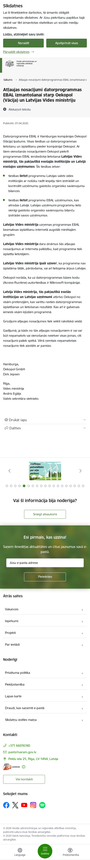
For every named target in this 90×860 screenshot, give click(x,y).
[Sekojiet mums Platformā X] (15, 805)
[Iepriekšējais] (9, 470)
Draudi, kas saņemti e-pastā (24, 708)
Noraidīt (23, 43)
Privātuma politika (17, 673)
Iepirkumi (11, 621)
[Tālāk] (80, 470)
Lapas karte (13, 696)
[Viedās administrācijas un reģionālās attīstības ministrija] (36, 67)
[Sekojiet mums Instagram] (33, 805)
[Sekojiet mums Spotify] (42, 805)
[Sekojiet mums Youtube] (24, 804)
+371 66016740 (19, 746)
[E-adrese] (11, 766)
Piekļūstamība (14, 684)
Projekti (10, 633)
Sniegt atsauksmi (45, 514)
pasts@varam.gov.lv (22, 752)
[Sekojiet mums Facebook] (6, 805)
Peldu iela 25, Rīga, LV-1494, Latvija (33, 759)
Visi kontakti (24, 779)
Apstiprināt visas (66, 43)
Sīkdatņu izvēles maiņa (21, 720)
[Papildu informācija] (23, 766)
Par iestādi (12, 644)
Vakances (11, 609)
